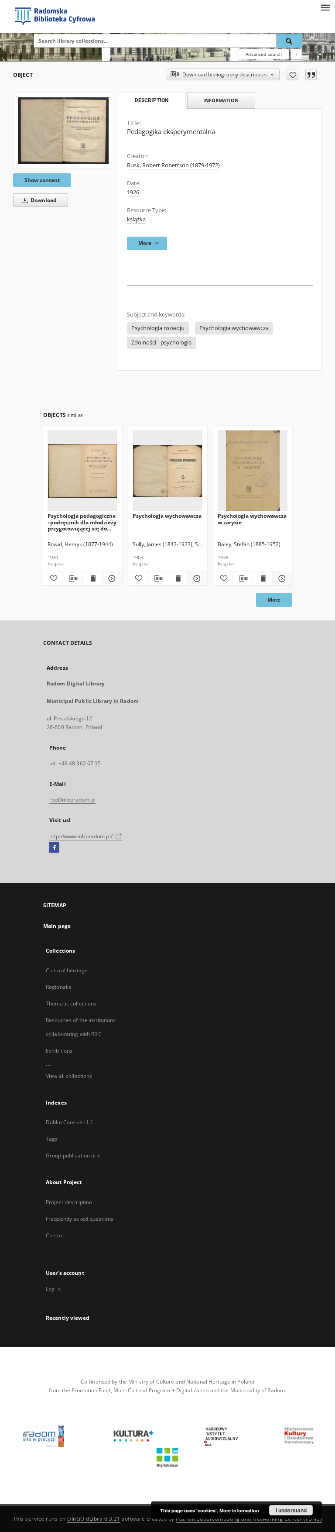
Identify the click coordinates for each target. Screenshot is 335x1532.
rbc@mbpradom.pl (72, 799)
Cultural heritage (67, 970)
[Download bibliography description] (72, 578)
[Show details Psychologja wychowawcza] (195, 578)
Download (43, 200)
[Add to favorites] (292, 74)
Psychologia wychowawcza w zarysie (252, 519)
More (273, 599)
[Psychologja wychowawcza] (167, 470)
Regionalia (59, 987)
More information (239, 1510)
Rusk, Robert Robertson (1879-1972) (173, 165)
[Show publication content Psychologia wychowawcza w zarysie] (262, 578)
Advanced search (264, 54)
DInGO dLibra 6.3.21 (93, 1518)
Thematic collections (71, 1003)
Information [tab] (221, 100)
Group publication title (73, 1155)
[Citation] (311, 74)
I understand (291, 1510)
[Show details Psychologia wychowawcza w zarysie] (281, 578)
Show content (42, 180)
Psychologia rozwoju (158, 328)
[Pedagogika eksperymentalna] (63, 130)
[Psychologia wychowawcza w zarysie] (252, 470)
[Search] (289, 41)
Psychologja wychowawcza (167, 516)
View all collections (69, 1076)
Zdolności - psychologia (161, 342)
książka (136, 219)
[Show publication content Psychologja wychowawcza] (177, 578)
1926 (133, 192)
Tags (52, 1139)
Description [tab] (151, 100)
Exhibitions (59, 1050)
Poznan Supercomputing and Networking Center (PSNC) (249, 1518)
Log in (53, 1289)
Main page (57, 926)
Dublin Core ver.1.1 (69, 1122)
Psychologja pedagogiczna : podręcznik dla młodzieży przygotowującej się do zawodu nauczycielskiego (82, 522)
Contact (55, 1235)
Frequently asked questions (79, 1218)
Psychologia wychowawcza (234, 328)
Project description (69, 1202)
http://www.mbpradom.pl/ (81, 836)
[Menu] (325, 7)
